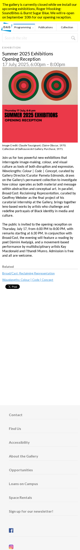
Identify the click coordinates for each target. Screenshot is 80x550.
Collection (67, 27)
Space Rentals (20, 497)
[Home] (6, 30)
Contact (15, 415)
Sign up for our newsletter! (31, 511)
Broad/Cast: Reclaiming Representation (28, 273)
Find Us (15, 428)
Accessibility (19, 442)
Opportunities (21, 470)
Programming (22, 28)
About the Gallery (23, 456)
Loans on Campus (23, 484)
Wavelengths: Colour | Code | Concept (27, 280)
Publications (45, 27)
